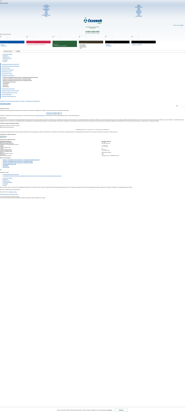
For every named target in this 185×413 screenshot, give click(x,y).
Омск (139, 14)
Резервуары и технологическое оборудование (9, 101)
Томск (139, 8)
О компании (5, 55)
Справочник (5, 59)
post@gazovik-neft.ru (40, 115)
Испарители (5, 85)
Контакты (5, 61)
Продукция (22, 101)
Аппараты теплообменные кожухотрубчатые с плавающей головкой (17, 78)
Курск (46, 11)
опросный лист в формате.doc (54, 112)
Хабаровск (46, 10)
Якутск (138, 15)
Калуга (46, 16)
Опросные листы (6, 57)
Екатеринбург (139, 11)
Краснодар (139, 13)
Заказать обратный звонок (5, 34)
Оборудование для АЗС (6, 71)
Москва (138, 5)
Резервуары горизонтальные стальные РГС (11, 66)
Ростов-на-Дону (46, 9)
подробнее (109, 410)
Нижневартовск (139, 16)
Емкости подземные (6, 68)
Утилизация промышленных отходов (9, 92)
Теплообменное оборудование (8, 75)
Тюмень (138, 9)
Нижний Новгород (138, 7)
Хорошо (121, 410)
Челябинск (46, 7)
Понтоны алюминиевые (6, 94)
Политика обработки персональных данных (9, 194)
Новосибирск (138, 12)
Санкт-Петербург (46, 6)
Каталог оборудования (7, 54)
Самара (138, 6)
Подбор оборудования (7, 58)
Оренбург (46, 14)
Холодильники (6, 83)
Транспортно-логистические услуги (9, 96)
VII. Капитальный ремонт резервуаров (11, 174)
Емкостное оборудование (7, 73)
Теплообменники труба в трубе (9, 81)
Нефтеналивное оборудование (8, 88)
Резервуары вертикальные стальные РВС (10, 64)
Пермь (46, 12)
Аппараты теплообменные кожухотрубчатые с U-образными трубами (17, 80)
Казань (46, 13)
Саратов (46, 5)
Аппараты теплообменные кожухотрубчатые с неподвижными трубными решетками (20, 77)
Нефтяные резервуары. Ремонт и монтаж (10, 90)
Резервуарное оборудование (8, 69)
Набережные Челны (46, 15)
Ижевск (138, 10)
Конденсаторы (6, 86)
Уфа (46, 8)
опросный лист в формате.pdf (54, 113)
